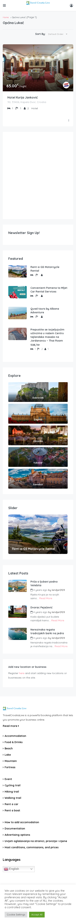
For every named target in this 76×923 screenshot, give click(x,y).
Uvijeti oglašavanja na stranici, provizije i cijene (36, 841)
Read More (45, 598)
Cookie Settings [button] (16, 914)
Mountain (11, 761)
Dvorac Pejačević (41, 607)
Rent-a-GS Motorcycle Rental (44, 268)
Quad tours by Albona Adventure (44, 310)
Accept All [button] (36, 914)
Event (8, 779)
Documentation (15, 828)
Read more (10, 726)
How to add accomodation (22, 822)
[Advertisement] (38, 175)
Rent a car (11, 804)
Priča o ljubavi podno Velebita (44, 583)
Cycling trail (12, 785)
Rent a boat (12, 810)
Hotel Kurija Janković (22, 97)
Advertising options (17, 834)
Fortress (10, 767)
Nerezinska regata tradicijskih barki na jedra (47, 631)
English (13, 868)
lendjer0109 (58, 589)
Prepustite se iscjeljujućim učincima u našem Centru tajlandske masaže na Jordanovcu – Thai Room (47, 335)
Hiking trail (12, 791)
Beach (9, 748)
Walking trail (13, 798)
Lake (8, 754)
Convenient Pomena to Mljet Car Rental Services (48, 289)
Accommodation (15, 736)
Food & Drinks (14, 742)
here (21, 673)
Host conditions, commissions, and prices (31, 847)
